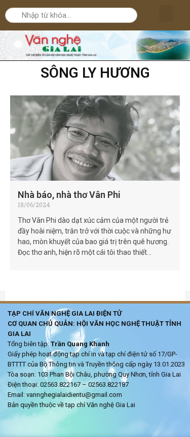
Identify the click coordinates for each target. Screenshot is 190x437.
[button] (166, 13)
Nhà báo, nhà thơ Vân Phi (69, 194)
